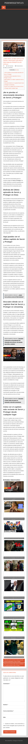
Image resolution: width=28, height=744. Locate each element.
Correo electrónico (8, 711)
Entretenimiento (19, 65)
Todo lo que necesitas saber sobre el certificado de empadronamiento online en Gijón (14, 664)
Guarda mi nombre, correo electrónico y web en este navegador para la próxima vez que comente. (13, 725)
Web (4, 717)
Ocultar (16, 69)
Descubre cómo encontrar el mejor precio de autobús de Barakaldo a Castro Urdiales (13, 660)
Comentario (6, 683)
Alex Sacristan (10, 65)
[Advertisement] (14, 24)
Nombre (5, 704)
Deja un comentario (8, 67)
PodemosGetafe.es (14, 2)
